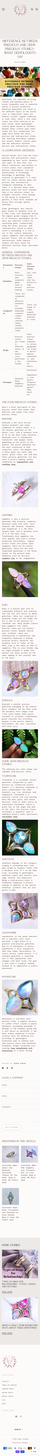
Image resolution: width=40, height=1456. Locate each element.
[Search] (32, 9)
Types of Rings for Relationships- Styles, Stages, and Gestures (19, 1284)
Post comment (12, 1127)
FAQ (3, 1400)
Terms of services (9, 1385)
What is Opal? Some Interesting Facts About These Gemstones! (20, 1326)
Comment (6, 1107)
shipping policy (8, 1389)
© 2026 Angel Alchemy (20, 1439)
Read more (7, 1292)
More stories (11, 1245)
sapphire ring (8, 558)
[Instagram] (22, 1418)
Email (4, 1096)
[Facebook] (17, 1418)
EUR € (18, 1429)
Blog (4, 1403)
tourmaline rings (10, 817)
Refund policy (7, 1392)
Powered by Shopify (20, 1442)
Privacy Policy (8, 1396)
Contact (5, 1381)
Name (4, 1085)
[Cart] (36, 9)
